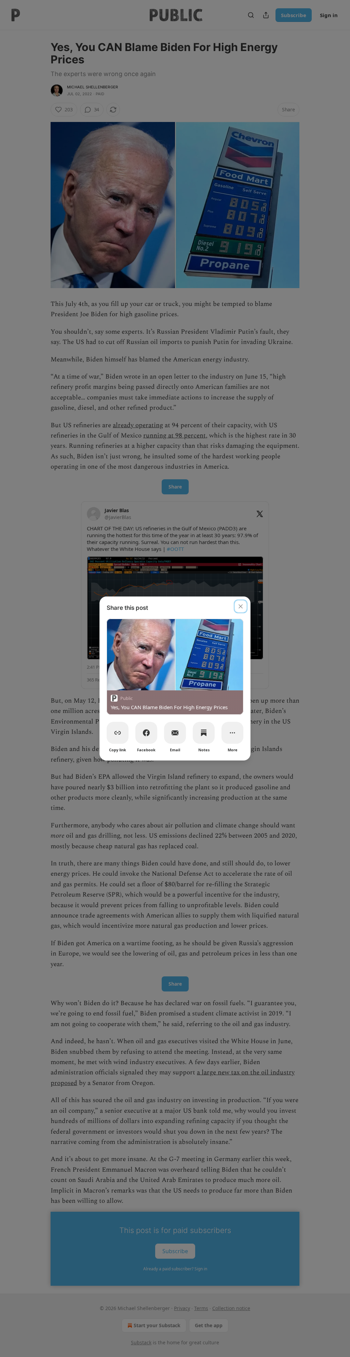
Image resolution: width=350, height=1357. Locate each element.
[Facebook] (146, 733)
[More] (232, 733)
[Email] (175, 733)
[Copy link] (118, 733)
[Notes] (204, 733)
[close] (240, 606)
